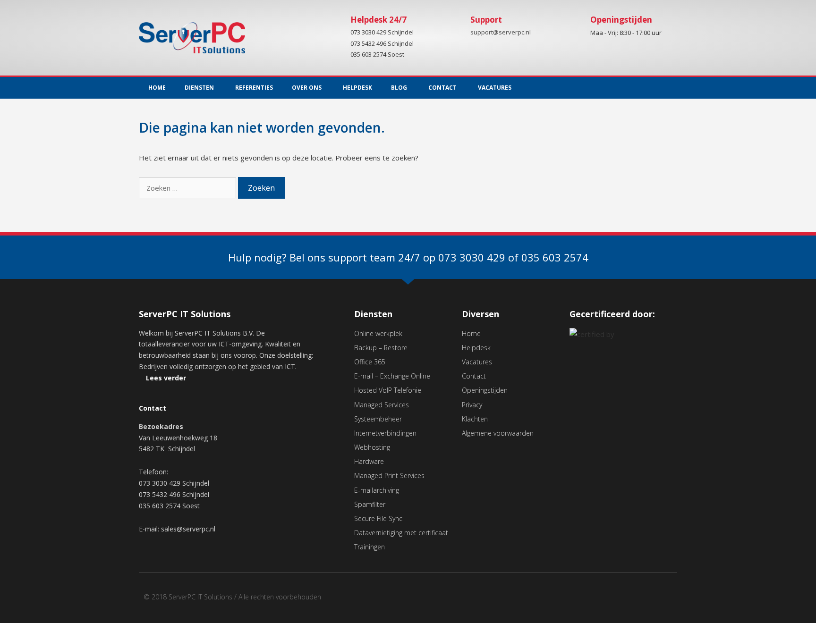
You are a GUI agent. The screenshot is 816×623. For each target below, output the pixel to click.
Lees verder (166, 377)
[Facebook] (648, 600)
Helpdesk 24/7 (378, 19)
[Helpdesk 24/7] (334, 27)
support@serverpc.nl (500, 32)
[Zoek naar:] (188, 188)
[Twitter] (670, 88)
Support (486, 19)
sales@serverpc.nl (188, 528)
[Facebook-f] (651, 88)
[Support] (454, 27)
